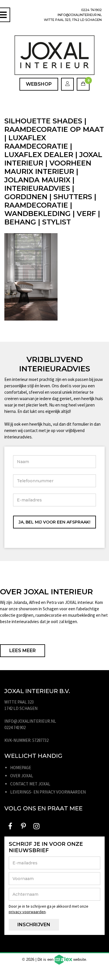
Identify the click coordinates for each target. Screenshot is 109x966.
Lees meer (22, 650)
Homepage (20, 767)
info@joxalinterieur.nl (80, 15)
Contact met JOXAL (30, 784)
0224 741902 (91, 10)
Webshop (39, 84)
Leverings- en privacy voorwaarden (48, 792)
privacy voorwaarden (27, 911)
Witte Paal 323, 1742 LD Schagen (73, 20)
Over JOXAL (21, 775)
